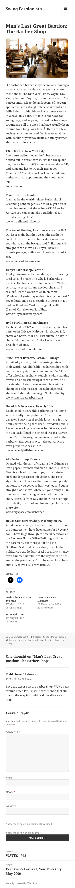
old (45, 640)
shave (57, 640)
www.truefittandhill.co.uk (23, 221)
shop (63, 640)
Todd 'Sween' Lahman (21, 674)
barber (12, 640)
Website (11, 806)
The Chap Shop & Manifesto (47, 599)
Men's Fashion (58, 636)
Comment (13, 732)
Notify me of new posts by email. (23, 832)
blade (19, 640)
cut (25, 640)
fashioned (33, 640)
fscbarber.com (15, 186)
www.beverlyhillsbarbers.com (25, 450)
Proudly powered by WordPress (22, 883)
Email (10, 792)
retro (50, 640)
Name (10, 777)
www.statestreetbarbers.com (24, 397)
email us (60, 133)
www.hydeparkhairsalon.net (24, 349)
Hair (48, 636)
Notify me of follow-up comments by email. (29, 823)
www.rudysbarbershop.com (24, 314)
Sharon (37, 636)
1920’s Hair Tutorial (16, 614)
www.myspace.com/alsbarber (25, 512)
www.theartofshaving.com (23, 261)
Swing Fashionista (24, 8)
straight (10, 643)
